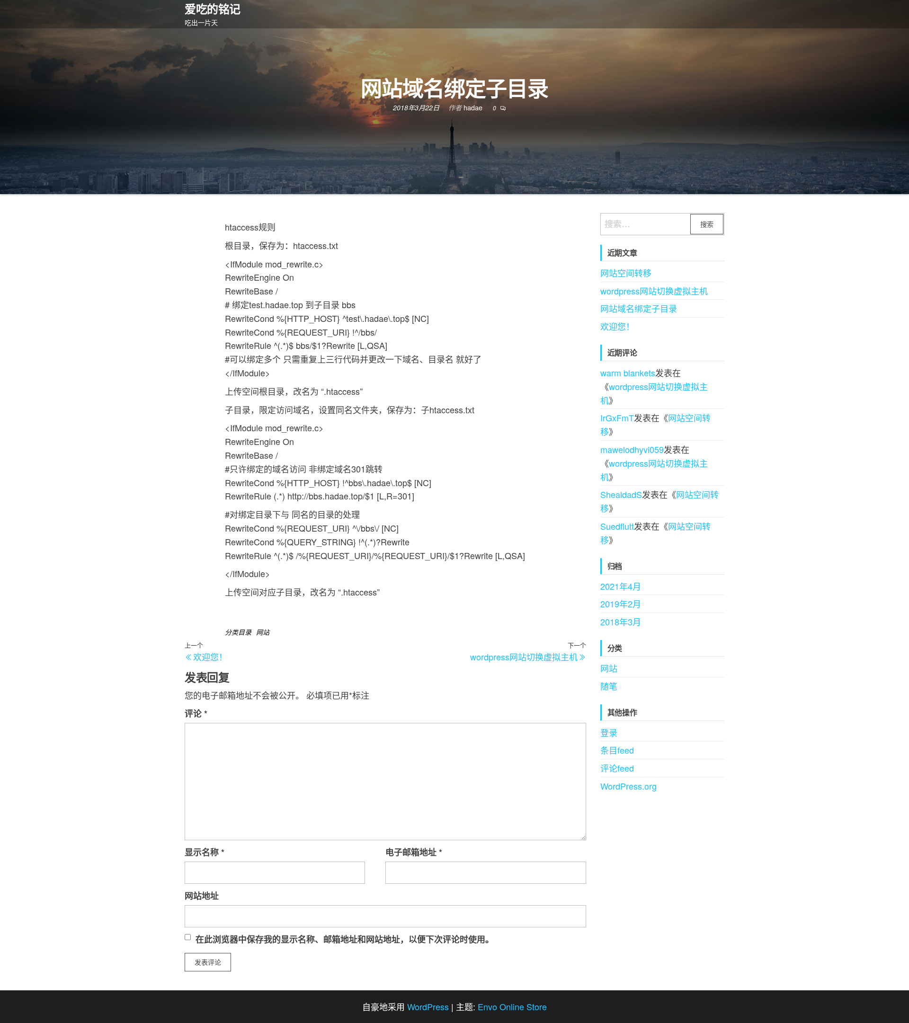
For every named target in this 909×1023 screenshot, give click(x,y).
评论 (196, 713)
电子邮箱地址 (413, 852)
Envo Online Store (512, 1006)
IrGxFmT (617, 417)
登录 (608, 732)
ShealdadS (621, 494)
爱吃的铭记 (213, 8)
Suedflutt (617, 526)
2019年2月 (620, 603)
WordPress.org (628, 786)
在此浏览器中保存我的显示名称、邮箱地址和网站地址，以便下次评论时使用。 (345, 939)
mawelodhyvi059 (632, 449)
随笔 (608, 686)
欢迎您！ (617, 326)
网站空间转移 (625, 273)
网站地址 (202, 896)
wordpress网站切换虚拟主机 (654, 291)
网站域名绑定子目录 (638, 308)
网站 (262, 632)
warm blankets (627, 372)
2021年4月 (620, 586)
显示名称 (204, 852)
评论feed (617, 768)
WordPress (428, 1006)
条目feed (617, 750)
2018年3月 (620, 621)
